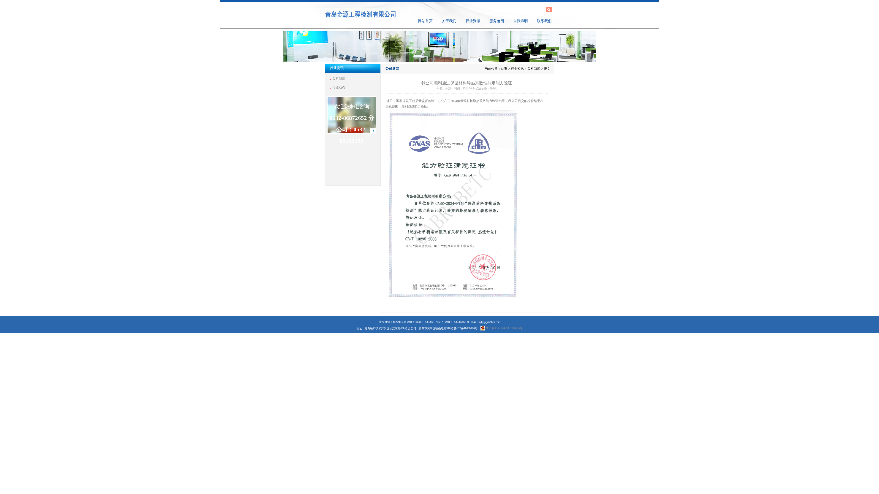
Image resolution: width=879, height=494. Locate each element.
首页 (504, 68)
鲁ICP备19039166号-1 (467, 328)
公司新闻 (338, 79)
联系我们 (544, 21)
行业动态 (338, 87)
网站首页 (425, 21)
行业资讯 (473, 21)
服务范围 (496, 21)
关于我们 (449, 21)
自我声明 (520, 21)
